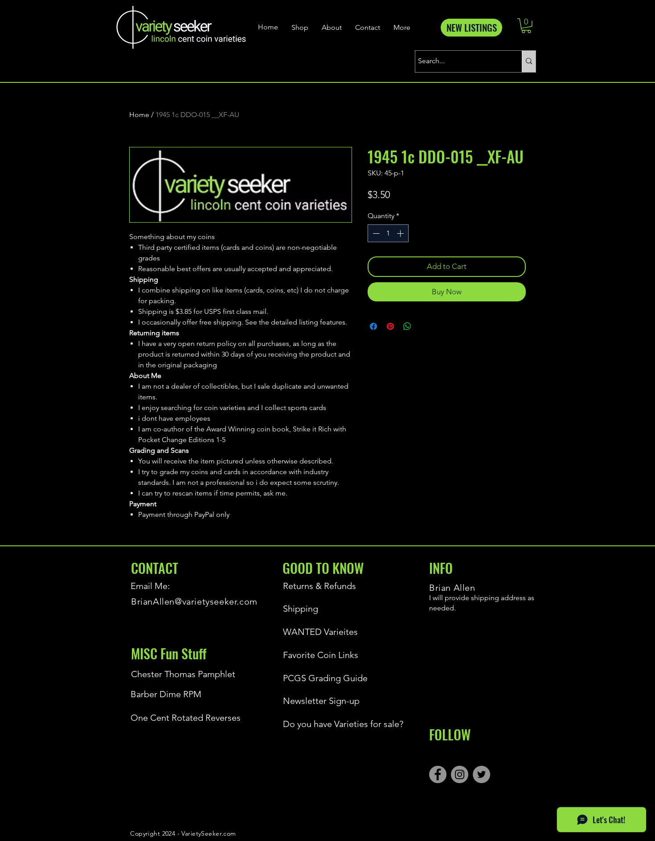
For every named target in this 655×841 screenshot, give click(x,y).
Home (139, 114)
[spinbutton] (388, 233)
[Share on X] (424, 326)
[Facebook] (437, 774)
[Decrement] (375, 233)
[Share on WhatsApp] (407, 326)
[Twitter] (481, 774)
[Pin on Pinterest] (390, 326)
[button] (526, 25)
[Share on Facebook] (373, 326)
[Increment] (401, 233)
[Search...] (529, 61)
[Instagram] (459, 774)
